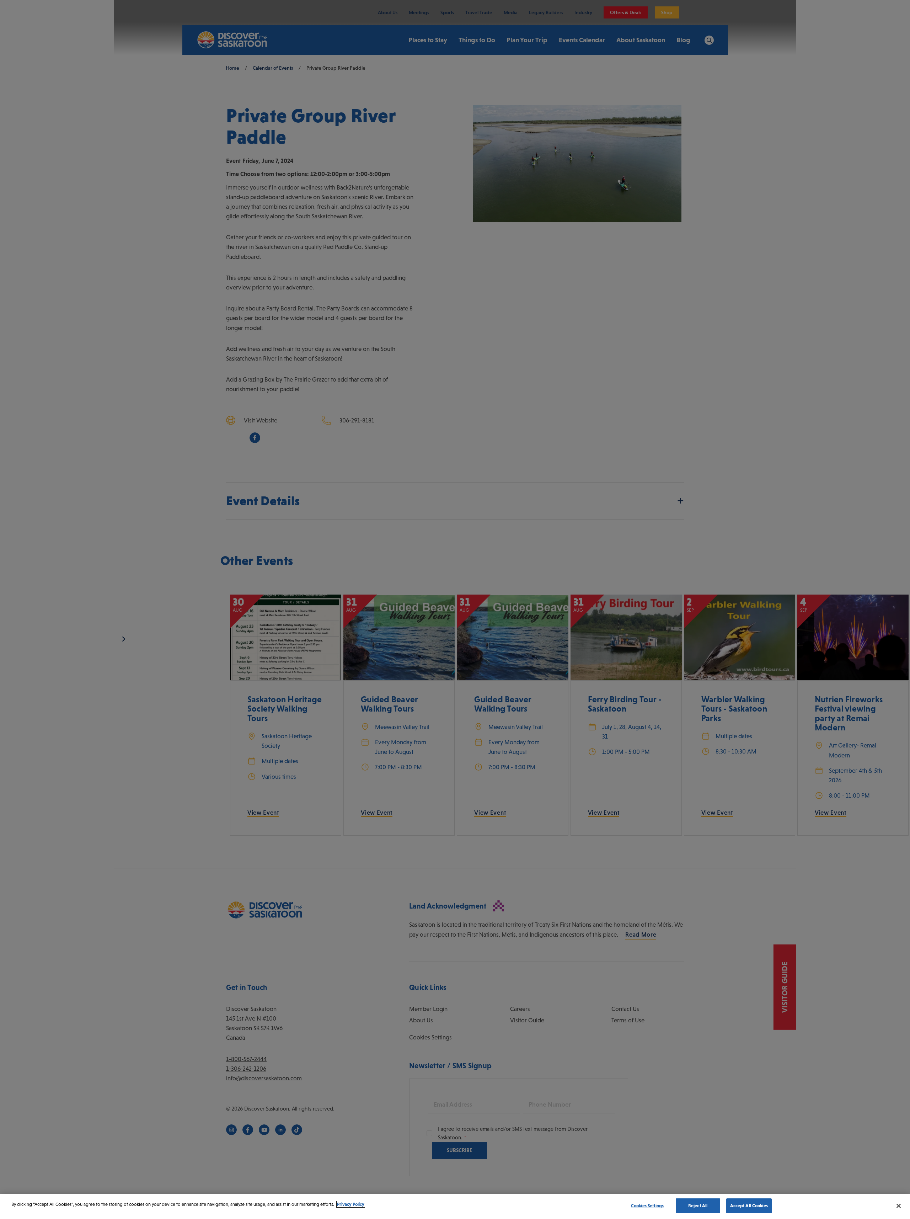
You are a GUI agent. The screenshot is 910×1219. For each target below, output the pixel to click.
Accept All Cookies (749, 1205)
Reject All (697, 1205)
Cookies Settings (647, 1205)
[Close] (898, 1206)
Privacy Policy (350, 1204)
